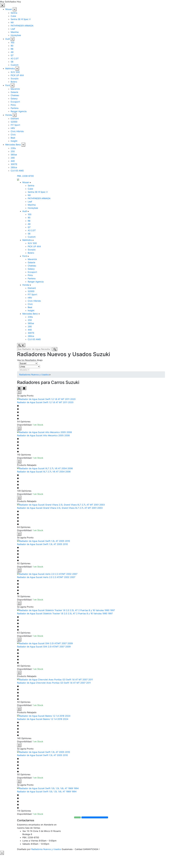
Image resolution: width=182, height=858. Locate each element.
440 (13, 161)
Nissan (8, 9)
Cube (13, 16)
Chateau (15, 95)
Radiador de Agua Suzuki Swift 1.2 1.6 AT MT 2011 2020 (45, 402)
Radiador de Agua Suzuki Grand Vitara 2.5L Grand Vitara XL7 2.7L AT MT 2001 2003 (60, 508)
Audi (7, 39)
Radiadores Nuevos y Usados (34, 374)
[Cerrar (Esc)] (179, 3)
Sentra (14, 12)
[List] (24, 388)
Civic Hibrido (17, 131)
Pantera (14, 108)
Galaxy (14, 98)
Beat (13, 137)
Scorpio (15, 78)
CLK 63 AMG (17, 170)
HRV (13, 128)
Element (15, 118)
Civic (13, 134)
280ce (14, 167)
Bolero (14, 81)
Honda (8, 115)
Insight (14, 141)
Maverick (15, 89)
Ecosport (15, 101)
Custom (15, 65)
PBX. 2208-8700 (25, 176)
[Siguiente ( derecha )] (177, 429)
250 (13, 151)
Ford (7, 85)
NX (12, 22)
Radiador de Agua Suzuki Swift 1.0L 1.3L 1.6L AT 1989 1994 (46, 791)
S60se (14, 154)
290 (13, 157)
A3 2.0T (15, 58)
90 (12, 45)
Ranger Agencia (19, 111)
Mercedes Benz (13, 144)
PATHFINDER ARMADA (22, 25)
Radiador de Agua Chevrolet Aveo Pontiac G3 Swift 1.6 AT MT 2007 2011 (54, 682)
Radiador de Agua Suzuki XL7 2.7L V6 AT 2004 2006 (44, 471)
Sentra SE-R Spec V (21, 19)
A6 (12, 52)
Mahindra (10, 68)
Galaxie (14, 92)
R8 (12, 49)
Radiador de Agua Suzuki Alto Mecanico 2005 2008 (43, 435)
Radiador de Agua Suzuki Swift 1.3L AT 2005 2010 (42, 544)
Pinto (13, 105)
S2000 (14, 121)
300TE (14, 164)
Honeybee (16, 35)
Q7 (12, 55)
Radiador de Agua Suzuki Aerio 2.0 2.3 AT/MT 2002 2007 (46, 577)
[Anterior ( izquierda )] (4, 429)
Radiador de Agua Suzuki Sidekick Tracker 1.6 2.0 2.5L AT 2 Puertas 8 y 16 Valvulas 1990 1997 (65, 613)
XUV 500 (15, 72)
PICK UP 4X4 (17, 75)
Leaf (13, 28)
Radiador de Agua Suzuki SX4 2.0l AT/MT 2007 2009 (44, 646)
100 (12, 42)
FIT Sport (15, 125)
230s (13, 148)
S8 (12, 61)
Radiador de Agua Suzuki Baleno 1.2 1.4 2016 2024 (42, 719)
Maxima (15, 32)
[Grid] (19, 388)
